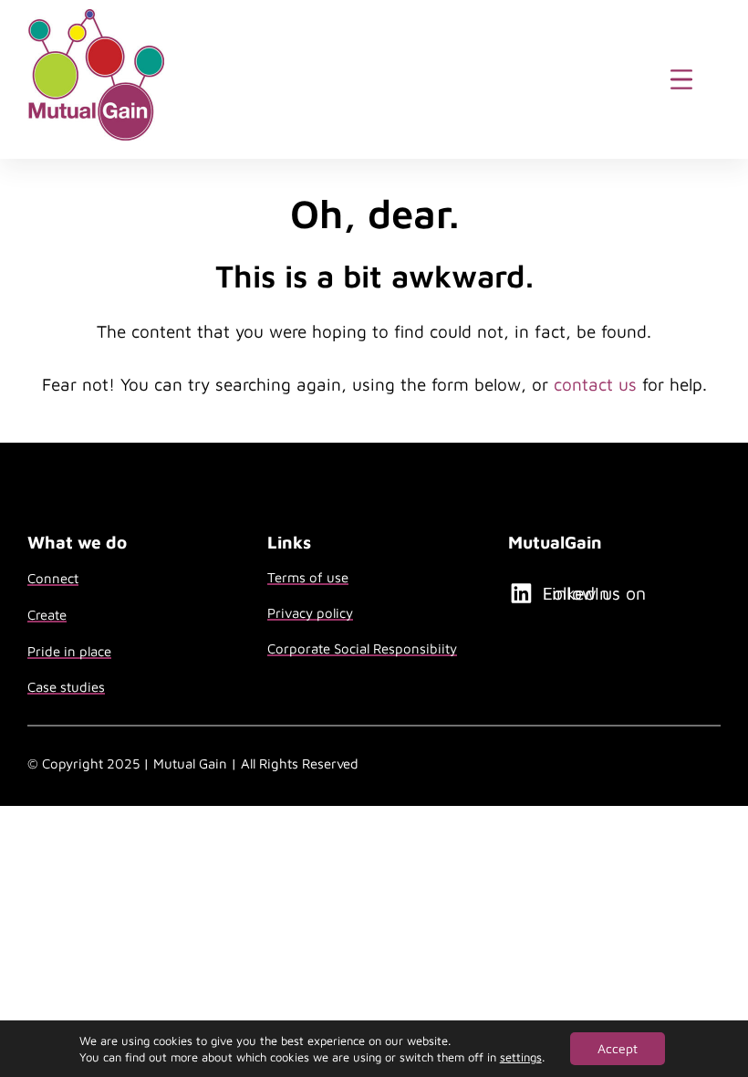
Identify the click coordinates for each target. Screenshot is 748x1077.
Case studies (66, 687)
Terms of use (307, 577)
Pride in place (69, 651)
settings (521, 1057)
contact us (595, 384)
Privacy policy (310, 613)
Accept (617, 1048)
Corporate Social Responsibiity (362, 648)
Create (47, 614)
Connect (52, 578)
